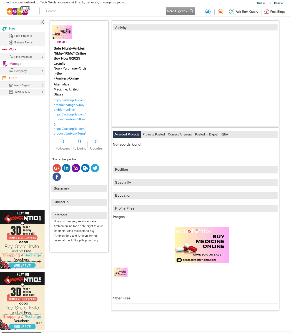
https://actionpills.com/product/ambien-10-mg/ (69, 119)
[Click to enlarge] (202, 245)
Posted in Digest (206, 134)
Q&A (224, 134)
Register (278, 2)
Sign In (261, 2)
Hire (12, 28)
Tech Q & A (22, 92)
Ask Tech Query (247, 11)
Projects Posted (154, 134)
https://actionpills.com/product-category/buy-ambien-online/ (69, 104)
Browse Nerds (23, 42)
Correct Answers (180, 134)
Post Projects (23, 36)
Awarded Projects (126, 134)
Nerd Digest (22, 85)
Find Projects (23, 56)
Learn (13, 78)
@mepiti (61, 41)
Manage (15, 63)
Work (12, 49)
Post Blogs (277, 11)
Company (20, 71)
